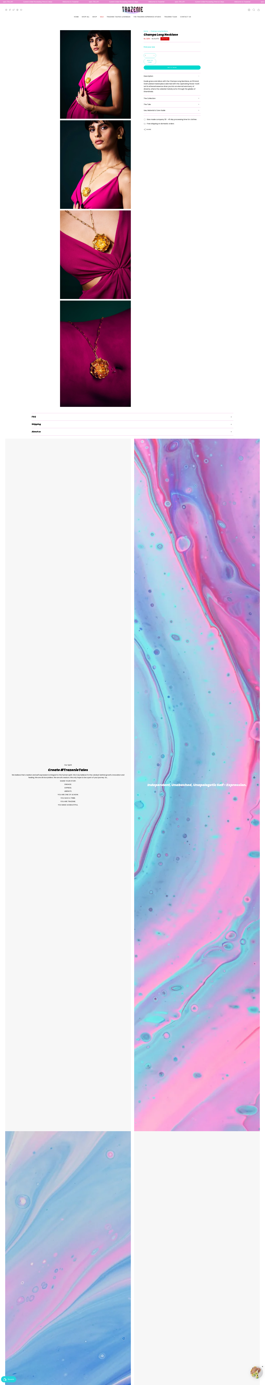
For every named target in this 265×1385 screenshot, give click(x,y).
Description (148, 76)
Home (146, 31)
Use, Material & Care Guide (154, 110)
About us (36, 431)
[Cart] (258, 9)
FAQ (34, 416)
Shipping (36, 424)
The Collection (149, 98)
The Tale (147, 104)
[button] (253, 9)
